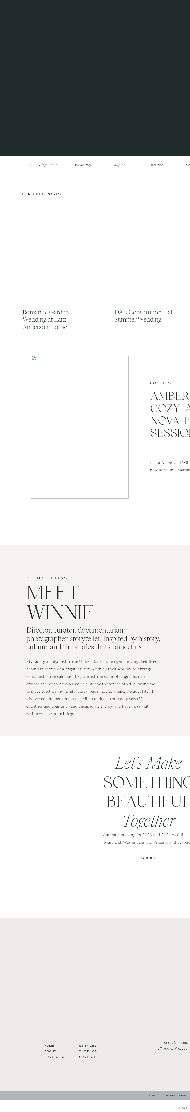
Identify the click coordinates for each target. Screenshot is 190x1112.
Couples (160, 383)
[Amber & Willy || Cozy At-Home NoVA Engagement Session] (80, 427)
